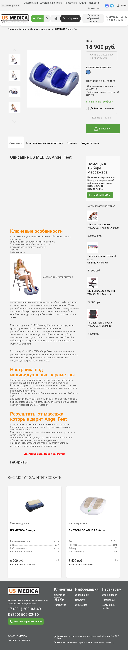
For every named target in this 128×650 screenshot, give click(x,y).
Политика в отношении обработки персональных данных (83, 642)
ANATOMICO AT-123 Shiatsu (87, 530)
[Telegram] (112, 6)
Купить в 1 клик (101, 117)
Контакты (93, 8)
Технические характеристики (44, 143)
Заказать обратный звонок (93, 18)
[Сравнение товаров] (55, 18)
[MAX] (107, 6)
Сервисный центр (108, 606)
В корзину (105, 128)
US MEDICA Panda (101, 259)
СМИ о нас (81, 604)
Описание (15, 143)
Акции (82, 2)
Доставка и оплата (51, 2)
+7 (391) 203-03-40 (116, 16)
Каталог (42, 18)
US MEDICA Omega (22, 530)
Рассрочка (70, 2)
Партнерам (108, 599)
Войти (124, 5)
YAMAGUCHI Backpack (99, 324)
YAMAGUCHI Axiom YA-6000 (103, 226)
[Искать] (47, 18)
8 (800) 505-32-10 (117, 20)
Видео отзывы (90, 143)
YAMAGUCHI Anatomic (101, 292)
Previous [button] (14, 50)
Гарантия (59, 599)
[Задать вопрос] (58, 560)
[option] (14, 59)
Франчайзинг (109, 594)
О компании (31, 2)
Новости (94, 2)
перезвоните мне (101, 195)
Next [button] (14, 121)
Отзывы (72, 143)
